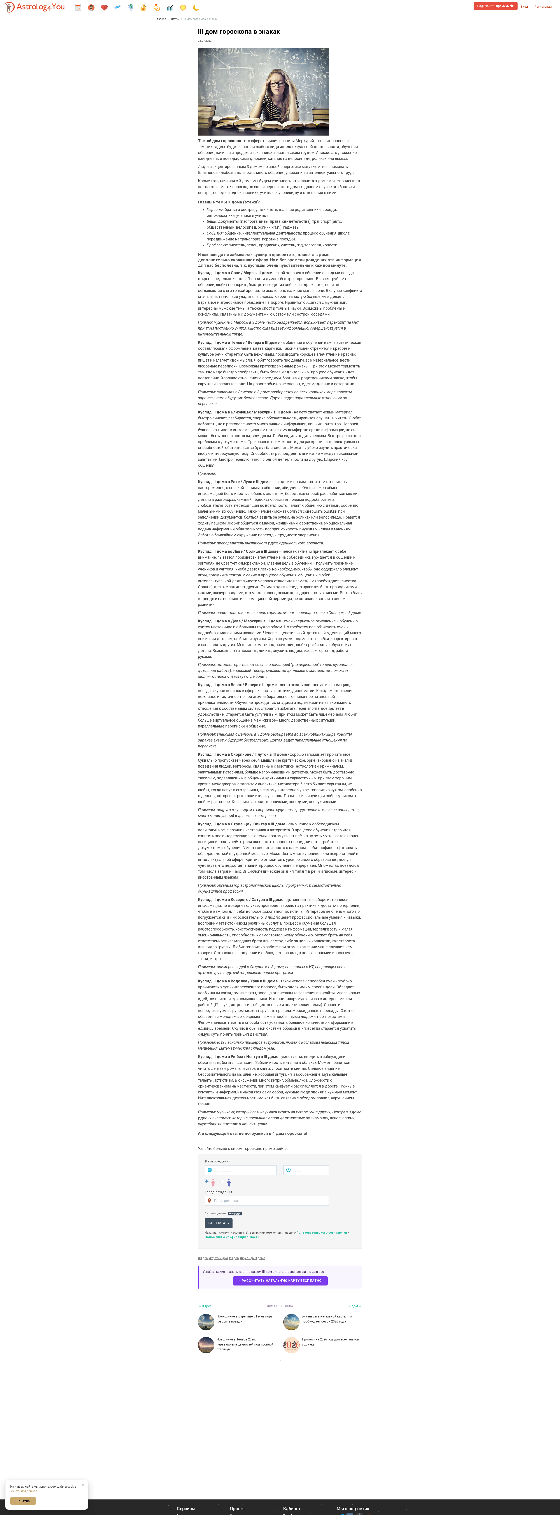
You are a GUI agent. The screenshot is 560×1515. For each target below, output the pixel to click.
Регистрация (544, 6)
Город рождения (218, 1192)
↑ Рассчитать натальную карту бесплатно (280, 1281)
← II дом (204, 1306)
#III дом (234, 1258)
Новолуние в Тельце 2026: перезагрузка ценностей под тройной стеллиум (245, 1344)
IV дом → (355, 1306)
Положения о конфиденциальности (232, 1237)
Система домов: (222, 1213)
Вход (524, 6)
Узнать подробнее (23, 1491)
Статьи (175, 19)
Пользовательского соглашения (321, 1232)
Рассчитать (218, 1223)
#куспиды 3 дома (252, 1258)
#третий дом (218, 1258)
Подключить (493, 6)
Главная (161, 19)
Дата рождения (217, 1161)
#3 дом (203, 1258)
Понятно (23, 1501)
